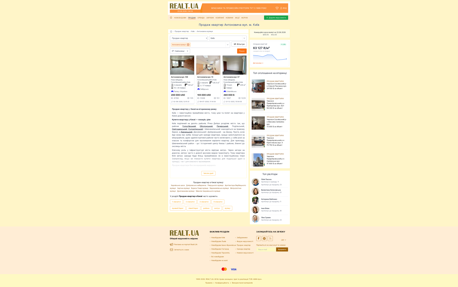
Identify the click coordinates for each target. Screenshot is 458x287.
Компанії (220, 18)
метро (217, 208)
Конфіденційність (222, 283)
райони (206, 208)
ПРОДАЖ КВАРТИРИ (275, 81)
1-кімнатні (176, 202)
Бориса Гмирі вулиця (200, 188)
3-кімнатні (204, 202)
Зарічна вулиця (183, 188)
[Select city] (244, 38)
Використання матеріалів (242, 283)
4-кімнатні (217, 202)
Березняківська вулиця (219, 188)
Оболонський (206, 126)
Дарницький (186, 132)
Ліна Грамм (266, 217)
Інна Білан (265, 208)
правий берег (177, 208)
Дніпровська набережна (196, 185)
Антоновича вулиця (205, 31)
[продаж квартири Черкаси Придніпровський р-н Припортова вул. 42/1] (259, 103)
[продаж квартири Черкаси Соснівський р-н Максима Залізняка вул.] (259, 122)
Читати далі (208, 173)
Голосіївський (189, 126)
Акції (237, 18)
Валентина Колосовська (271, 190)
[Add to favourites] (191, 58)
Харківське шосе (178, 185)
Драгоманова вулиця (186, 191)
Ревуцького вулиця (216, 185)
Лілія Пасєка (266, 179)
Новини (229, 18)
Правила (208, 283)
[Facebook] (258, 238)
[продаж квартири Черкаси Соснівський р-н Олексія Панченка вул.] (259, 85)
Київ (193, 31)
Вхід (285, 8)
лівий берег (193, 208)
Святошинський (179, 129)
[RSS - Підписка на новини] (270, 238)
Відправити (282, 249)
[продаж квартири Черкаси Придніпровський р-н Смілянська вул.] (259, 159)
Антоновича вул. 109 (179, 77)
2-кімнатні (190, 202)
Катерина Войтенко (269, 199)
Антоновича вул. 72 (205, 77)
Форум (244, 18)
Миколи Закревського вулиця (208, 191)
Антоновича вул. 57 (231, 77)
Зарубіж (210, 18)
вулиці (227, 208)
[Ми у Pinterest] (264, 238)
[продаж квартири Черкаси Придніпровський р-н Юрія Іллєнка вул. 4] (259, 140)
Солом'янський (195, 129)
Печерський (222, 126)
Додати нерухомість (277, 18)
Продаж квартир (182, 31)
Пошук (242, 51)
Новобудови (180, 18)
